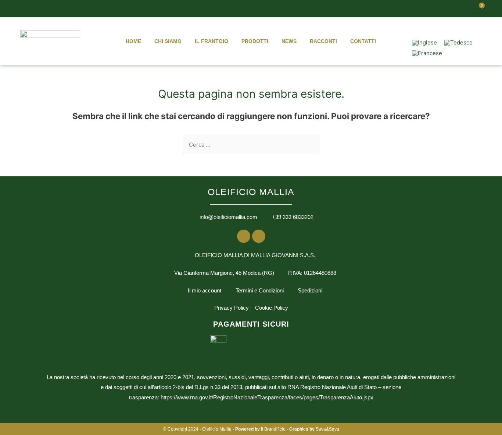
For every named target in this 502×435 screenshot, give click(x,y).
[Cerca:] (251, 144)
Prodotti (254, 41)
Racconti (323, 41)
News (289, 41)
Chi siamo (168, 41)
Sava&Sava (327, 429)
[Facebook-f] (442, 27)
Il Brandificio (273, 429)
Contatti (363, 41)
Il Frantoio (211, 41)
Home (133, 41)
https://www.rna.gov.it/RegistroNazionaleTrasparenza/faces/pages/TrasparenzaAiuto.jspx (267, 397)
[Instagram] (457, 27)
